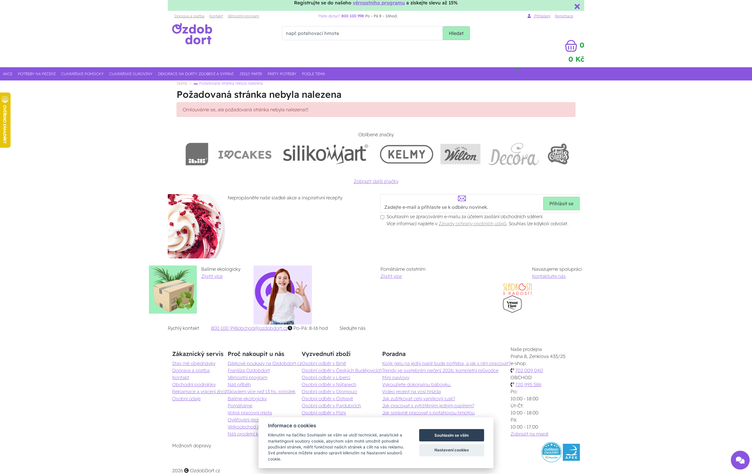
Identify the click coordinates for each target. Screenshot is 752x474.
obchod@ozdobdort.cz (263, 328)
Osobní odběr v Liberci (326, 377)
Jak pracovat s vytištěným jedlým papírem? (428, 406)
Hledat (456, 33)
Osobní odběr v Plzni (324, 413)
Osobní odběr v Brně (324, 363)
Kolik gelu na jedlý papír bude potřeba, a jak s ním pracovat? (446, 363)
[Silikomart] (326, 154)
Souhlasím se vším (451, 435)
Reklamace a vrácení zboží (200, 391)
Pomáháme (240, 406)
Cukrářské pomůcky (82, 73)
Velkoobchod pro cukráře (254, 427)
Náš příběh (239, 384)
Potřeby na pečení (37, 73)
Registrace (564, 16)
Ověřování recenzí (246, 420)
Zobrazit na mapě (529, 434)
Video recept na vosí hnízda (411, 391)
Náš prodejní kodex (248, 434)
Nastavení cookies (451, 450)
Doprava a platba (189, 16)
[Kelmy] (406, 154)
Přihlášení (541, 16)
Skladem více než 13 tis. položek (262, 391)
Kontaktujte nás (549, 276)
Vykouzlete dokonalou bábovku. (416, 384)
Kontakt (216, 16)
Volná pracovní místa (250, 413)
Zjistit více (212, 276)
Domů (182, 83)
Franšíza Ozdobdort (249, 370)
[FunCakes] (558, 154)
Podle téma (313, 73)
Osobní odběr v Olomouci (329, 391)
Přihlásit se (561, 203)
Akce (7, 73)
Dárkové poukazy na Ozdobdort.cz (265, 363)
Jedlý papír (250, 73)
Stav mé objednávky (193, 363)
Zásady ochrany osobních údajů (472, 223)
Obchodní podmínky (194, 384)
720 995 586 (528, 384)
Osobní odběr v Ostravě (327, 398)
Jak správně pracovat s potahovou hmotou (428, 413)
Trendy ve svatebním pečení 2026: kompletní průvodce (440, 370)
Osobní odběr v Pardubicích (331, 406)
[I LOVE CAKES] (245, 154)
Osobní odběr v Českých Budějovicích (342, 370)
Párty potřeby (282, 73)
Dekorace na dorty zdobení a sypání (196, 73)
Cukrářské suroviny (130, 73)
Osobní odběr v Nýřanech (329, 384)
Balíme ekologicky (247, 398)
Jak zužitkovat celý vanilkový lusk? (418, 398)
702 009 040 (529, 370)
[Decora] (514, 154)
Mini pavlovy (395, 377)
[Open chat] (740, 457)
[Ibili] (196, 154)
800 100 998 (224, 328)
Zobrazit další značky (376, 181)
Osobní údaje (186, 398)
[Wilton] (460, 154)
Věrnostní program (243, 16)
